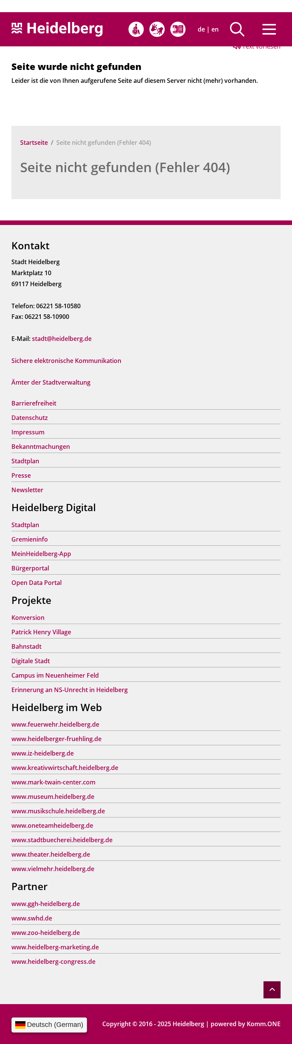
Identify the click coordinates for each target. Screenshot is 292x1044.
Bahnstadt (26, 646)
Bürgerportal (30, 568)
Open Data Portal (36, 582)
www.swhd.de (31, 918)
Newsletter (27, 490)
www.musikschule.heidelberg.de (58, 811)
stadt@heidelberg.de (62, 338)
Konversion (27, 617)
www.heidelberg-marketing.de (55, 947)
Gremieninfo (29, 539)
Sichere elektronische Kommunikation (66, 360)
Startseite (34, 142)
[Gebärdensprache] (157, 29)
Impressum (27, 432)
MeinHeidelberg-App (41, 554)
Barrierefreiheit (33, 403)
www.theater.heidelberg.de (50, 854)
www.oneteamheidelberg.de (52, 825)
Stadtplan (25, 461)
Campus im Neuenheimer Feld (55, 675)
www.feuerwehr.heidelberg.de (55, 724)
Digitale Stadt (30, 661)
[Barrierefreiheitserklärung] (136, 29)
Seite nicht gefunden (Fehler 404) (125, 167)
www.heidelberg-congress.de (53, 961)
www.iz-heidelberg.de (42, 753)
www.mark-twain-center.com (53, 782)
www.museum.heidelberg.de (52, 796)
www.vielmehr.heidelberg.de (52, 869)
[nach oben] (272, 989)
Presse (21, 475)
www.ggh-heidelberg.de (45, 904)
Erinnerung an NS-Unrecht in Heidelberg (69, 690)
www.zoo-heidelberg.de (45, 932)
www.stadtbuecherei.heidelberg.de (62, 840)
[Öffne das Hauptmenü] (269, 29)
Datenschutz (29, 417)
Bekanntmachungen (40, 446)
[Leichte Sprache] (178, 29)
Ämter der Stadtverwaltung (50, 382)
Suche (240, 29)
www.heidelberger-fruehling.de (56, 739)
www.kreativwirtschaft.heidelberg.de (64, 768)
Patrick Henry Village (41, 632)
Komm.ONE (264, 1024)
